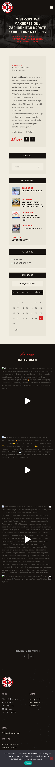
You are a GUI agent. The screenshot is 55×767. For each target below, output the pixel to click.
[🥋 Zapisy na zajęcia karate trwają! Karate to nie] (27, 401)
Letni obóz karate (21, 240)
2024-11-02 (17, 237)
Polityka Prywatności (11, 733)
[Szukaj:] (27, 167)
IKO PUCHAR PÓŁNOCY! (32, 228)
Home (15, 36)
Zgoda (28, 763)
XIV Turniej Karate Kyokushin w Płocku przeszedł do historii (32, 204)
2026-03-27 (27, 226)
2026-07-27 (27, 188)
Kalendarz (34, 705)
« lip (15, 329)
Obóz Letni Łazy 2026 (32, 191)
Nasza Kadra (35, 702)
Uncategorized (22, 263)
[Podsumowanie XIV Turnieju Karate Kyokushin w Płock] (27, 539)
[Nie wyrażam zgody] (51, 758)
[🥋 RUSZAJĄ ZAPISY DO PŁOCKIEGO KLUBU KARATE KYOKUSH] (27, 470)
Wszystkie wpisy (28, 36)
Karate (18, 259)
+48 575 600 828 (9, 747)
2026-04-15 (27, 212)
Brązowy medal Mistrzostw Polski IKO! (31, 217)
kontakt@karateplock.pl (12, 744)
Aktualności (35, 699)
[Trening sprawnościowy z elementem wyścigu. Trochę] (27, 609)
